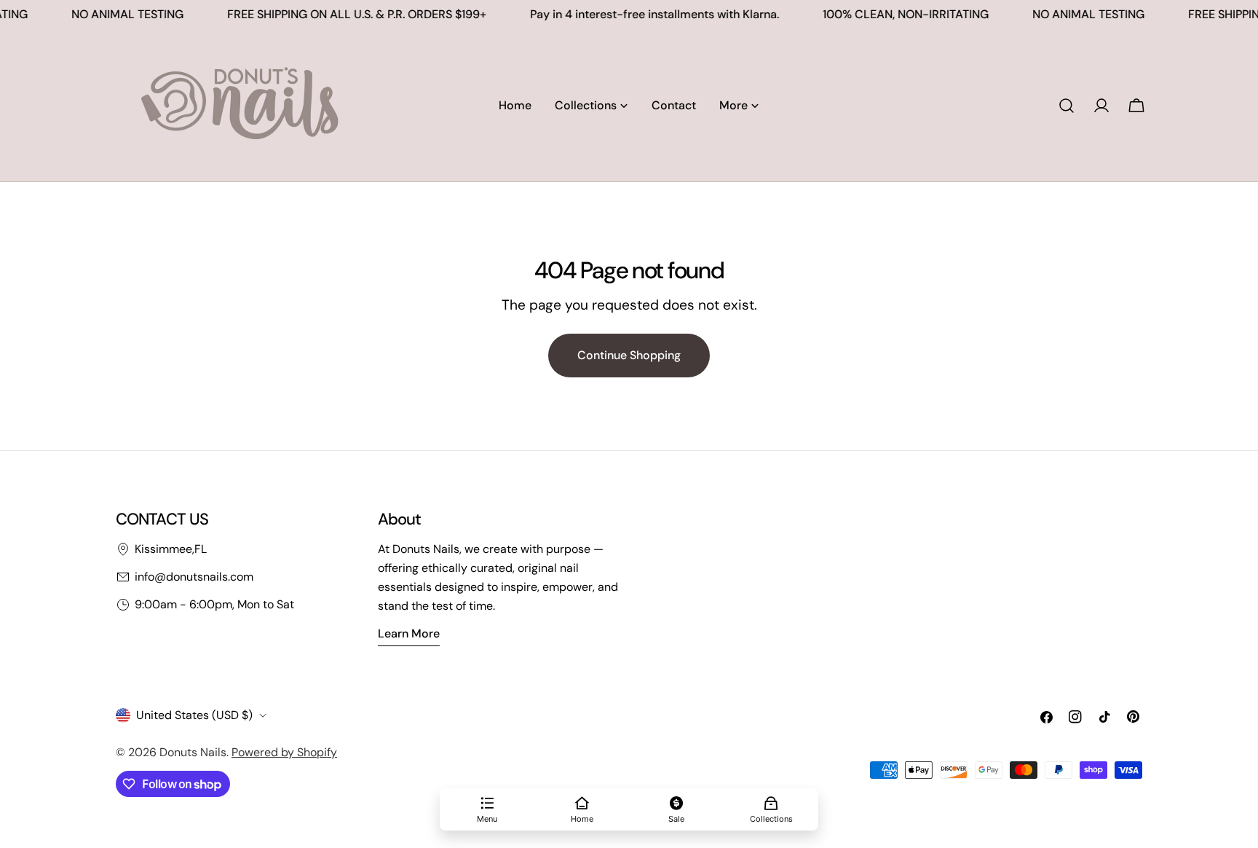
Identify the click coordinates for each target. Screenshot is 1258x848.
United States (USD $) (194, 715)
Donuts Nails (192, 752)
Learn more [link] (409, 633)
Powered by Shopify (284, 752)
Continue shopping (629, 355)
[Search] (1066, 105)
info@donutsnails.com (194, 576)
